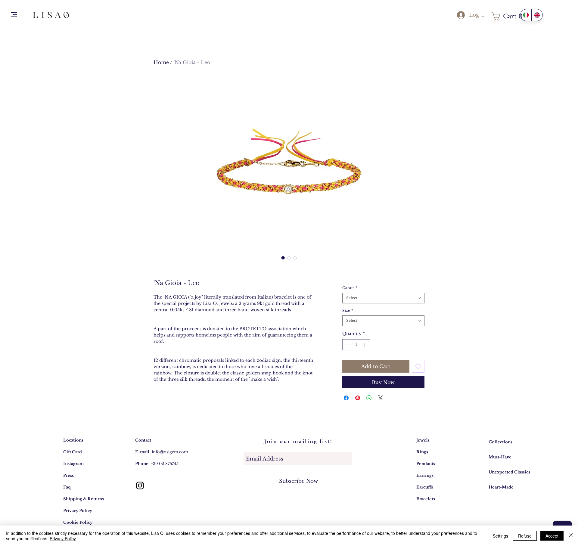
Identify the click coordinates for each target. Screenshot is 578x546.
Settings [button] (500, 536)
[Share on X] (380, 398)
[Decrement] (347, 345)
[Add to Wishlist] (418, 366)
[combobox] (383, 298)
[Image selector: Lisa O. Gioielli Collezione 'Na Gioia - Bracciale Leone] (283, 258)
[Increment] (365, 345)
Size (347, 310)
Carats (349, 287)
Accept (551, 536)
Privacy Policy (63, 538)
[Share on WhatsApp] (369, 398)
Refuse (525, 536)
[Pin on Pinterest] (357, 398)
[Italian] (526, 15)
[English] (536, 15)
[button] (14, 14)
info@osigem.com (170, 451)
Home (161, 62)
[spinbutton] (356, 345)
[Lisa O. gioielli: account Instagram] (140, 485)
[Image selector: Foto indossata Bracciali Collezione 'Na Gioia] (289, 258)
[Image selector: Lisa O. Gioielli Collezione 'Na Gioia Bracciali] (295, 258)
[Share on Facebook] (346, 398)
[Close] (570, 535)
